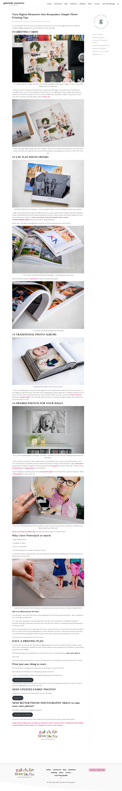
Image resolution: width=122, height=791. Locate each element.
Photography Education (36, 21)
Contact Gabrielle (97, 34)
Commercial (58, 4)
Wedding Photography (99, 48)
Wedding (82, 4)
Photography (26, 21)
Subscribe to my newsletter (22, 715)
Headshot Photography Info (100, 45)
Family (49, 4)
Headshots (73, 4)
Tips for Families (46, 21)
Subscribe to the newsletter (100, 51)
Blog (65, 4)
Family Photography (98, 37)
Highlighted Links (97, 54)
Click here (33, 279)
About (90, 4)
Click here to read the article (23, 680)
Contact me (17, 698)
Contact (97, 4)
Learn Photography (108, 4)
